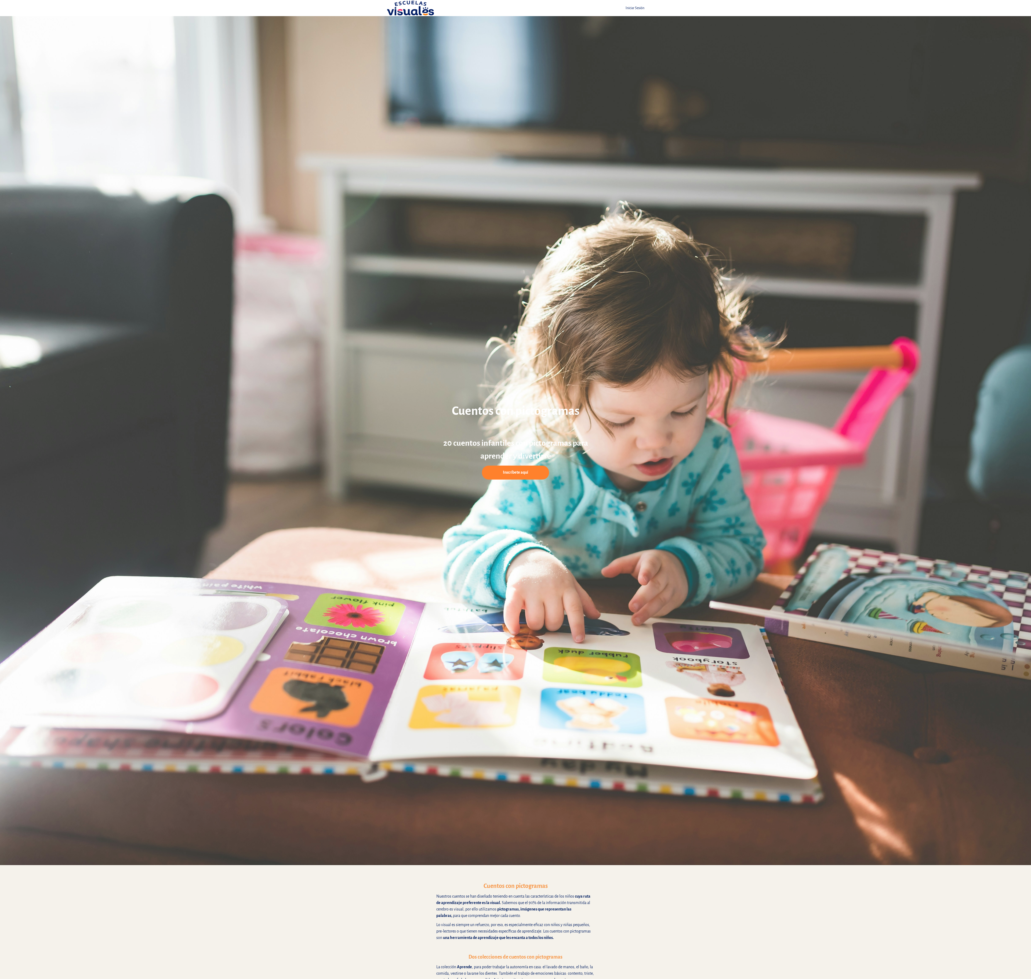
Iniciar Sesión (635, 8)
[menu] (632, 8)
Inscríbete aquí (515, 472)
